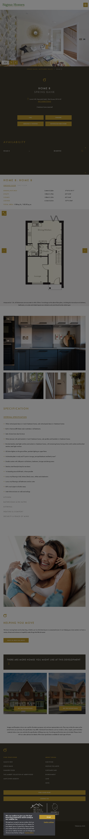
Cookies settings (49, 822)
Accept (49, 817)
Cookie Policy (29, 833)
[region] (29, 824)
